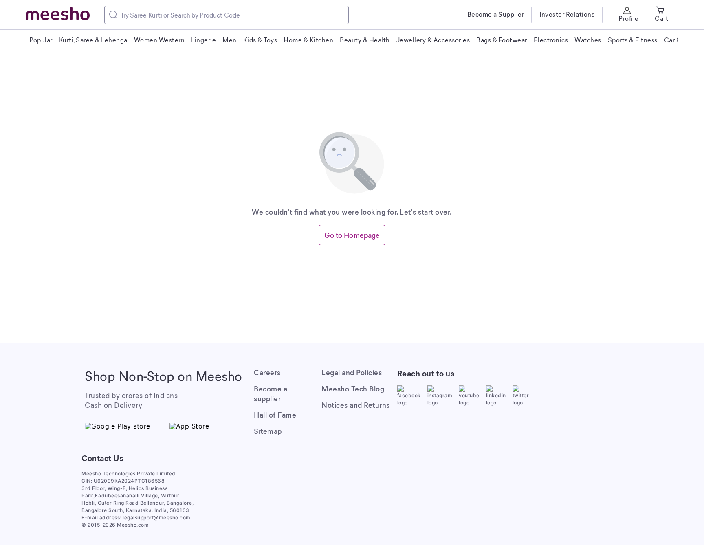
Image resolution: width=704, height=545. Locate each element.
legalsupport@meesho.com (157, 517)
